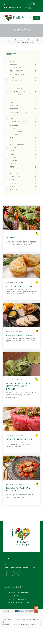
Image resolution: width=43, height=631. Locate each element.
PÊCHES (23, 183)
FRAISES (23, 147)
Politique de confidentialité (17, 599)
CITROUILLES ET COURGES (23, 131)
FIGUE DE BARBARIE (23, 144)
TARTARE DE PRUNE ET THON (19, 439)
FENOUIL (23, 141)
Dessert (23, 77)
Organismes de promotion (17, 592)
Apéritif (23, 61)
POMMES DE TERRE (23, 176)
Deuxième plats (23, 71)
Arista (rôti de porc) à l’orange (19, 335)
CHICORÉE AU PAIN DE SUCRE (23, 122)
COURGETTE (23, 135)
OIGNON (23, 157)
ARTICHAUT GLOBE (23, 106)
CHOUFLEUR (23, 125)
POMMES (23, 180)
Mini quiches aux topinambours (19, 286)
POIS (23, 170)
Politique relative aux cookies (19, 603)
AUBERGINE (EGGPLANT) (23, 112)
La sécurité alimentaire (16, 596)
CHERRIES (23, 118)
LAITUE (23, 151)
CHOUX (23, 128)
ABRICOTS (23, 102)
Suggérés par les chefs (23, 95)
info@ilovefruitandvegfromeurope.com (20, 567)
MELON (23, 154)
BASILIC (23, 115)
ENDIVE (23, 138)
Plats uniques (23, 80)
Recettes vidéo (23, 88)
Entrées (23, 64)
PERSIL (23, 167)
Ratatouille (10, 237)
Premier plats (23, 68)
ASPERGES (23, 109)
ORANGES (23, 160)
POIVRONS (23, 173)
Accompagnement (23, 74)
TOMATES (23, 186)
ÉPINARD (23, 189)
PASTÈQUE (23, 164)
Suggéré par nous (23, 91)
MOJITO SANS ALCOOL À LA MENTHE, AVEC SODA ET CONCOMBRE (18, 386)
